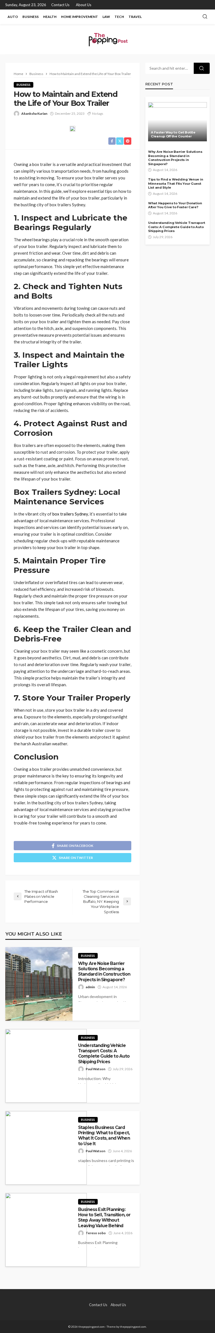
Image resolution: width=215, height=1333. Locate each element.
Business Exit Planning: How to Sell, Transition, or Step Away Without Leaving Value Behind (104, 1217)
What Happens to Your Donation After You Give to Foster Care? (175, 205)
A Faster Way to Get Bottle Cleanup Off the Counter (173, 134)
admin (90, 987)
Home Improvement (79, 17)
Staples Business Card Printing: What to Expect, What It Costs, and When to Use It (104, 1135)
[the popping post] (107, 39)
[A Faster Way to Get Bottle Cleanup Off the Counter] (177, 121)
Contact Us (60, 5)
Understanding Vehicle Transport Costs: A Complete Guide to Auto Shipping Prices (104, 1053)
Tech (119, 17)
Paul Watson (95, 1069)
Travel (135, 17)
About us (83, 5)
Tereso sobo (96, 1233)
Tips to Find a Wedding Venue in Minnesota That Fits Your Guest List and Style (175, 183)
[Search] (205, 17)
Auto (13, 17)
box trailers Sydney (70, 513)
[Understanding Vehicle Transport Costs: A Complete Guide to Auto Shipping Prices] (46, 1066)
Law (106, 17)
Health (50, 17)
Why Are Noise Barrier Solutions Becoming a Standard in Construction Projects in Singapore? (104, 971)
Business (30, 17)
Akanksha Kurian (34, 113)
